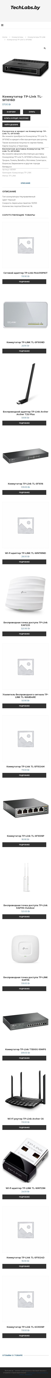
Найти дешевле (11, 125)
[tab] (25, 183)
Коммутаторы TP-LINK (36, 37)
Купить (32, 112)
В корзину (11, 112)
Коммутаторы (17, 37)
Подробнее (24, 282)
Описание (25, 183)
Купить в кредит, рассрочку (16, 118)
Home (4, 37)
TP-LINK (12, 176)
